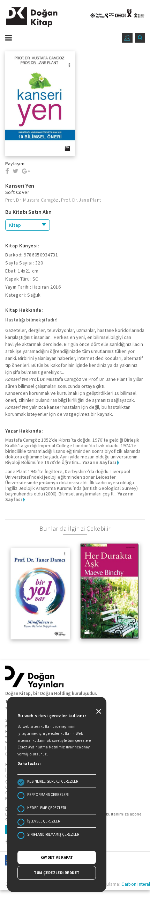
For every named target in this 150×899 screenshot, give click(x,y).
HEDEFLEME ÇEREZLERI (46, 807)
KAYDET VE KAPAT (56, 857)
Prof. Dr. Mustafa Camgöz (32, 200)
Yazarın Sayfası (99, 462)
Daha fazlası (29, 763)
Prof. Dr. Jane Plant (81, 200)
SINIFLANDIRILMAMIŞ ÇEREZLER (53, 834)
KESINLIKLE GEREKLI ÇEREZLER (52, 781)
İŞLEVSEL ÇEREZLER (43, 821)
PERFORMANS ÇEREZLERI (48, 794)
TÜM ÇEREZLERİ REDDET (57, 872)
